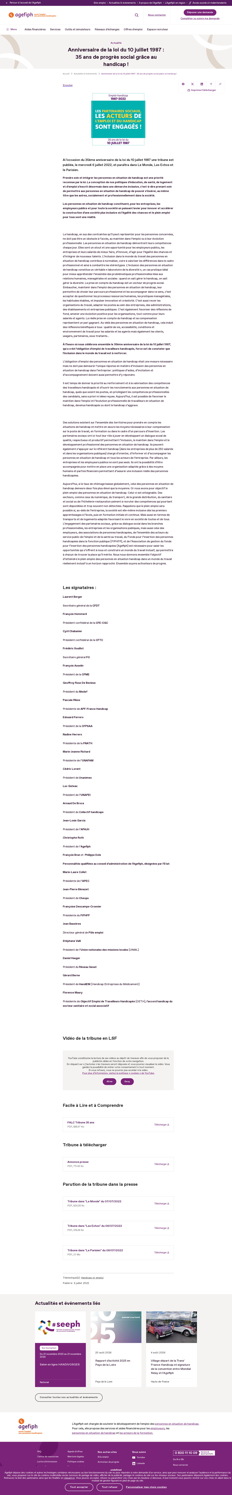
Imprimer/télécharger (203, 90)
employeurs (157, 1428)
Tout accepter (79, 1487)
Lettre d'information (47, 1462)
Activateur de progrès (108, 1462)
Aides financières (35, 29)
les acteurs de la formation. (136, 1433)
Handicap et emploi (92, 1277)
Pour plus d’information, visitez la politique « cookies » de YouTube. (118, 1073)
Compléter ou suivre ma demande (200, 18)
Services (55, 29)
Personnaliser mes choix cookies (146, 1487)
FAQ (39, 1451)
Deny (127, 1081)
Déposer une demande (200, 12)
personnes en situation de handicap (94, 1433)
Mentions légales (76, 1457)
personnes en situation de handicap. (177, 1424)
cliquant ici (69, 1478)
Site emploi (100, 2)
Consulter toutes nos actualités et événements (69, 1397)
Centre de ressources (48, 1457)
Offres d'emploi (133, 29)
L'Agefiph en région (175, 2)
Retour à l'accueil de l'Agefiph (25, 2)
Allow (110, 1081)
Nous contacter (157, 15)
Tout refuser (110, 1487)
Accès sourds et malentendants (209, 2)
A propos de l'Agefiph (150, 2)
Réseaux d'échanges (107, 29)
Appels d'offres (75, 1451)
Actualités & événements (122, 2)
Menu (14, 29)
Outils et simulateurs (77, 29)
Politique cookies (76, 1462)
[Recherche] (136, 15)
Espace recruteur (157, 29)
